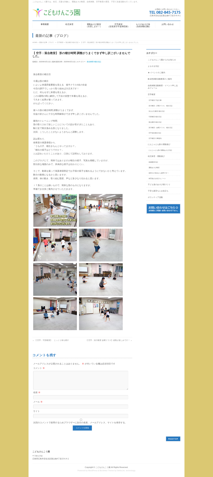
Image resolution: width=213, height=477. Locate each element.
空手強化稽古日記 (155, 133)
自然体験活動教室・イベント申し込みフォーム (163, 86)
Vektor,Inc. (121, 471)
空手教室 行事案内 (155, 138)
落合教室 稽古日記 (94, 62)
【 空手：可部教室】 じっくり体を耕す (50, 340)
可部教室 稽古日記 (155, 117)
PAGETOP (173, 439)
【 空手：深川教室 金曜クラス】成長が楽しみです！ (109, 340)
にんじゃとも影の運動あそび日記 (160, 150)
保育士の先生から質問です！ (159, 173)
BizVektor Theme (107, 471)
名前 (36, 392)
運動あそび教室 (154, 167)
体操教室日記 (153, 162)
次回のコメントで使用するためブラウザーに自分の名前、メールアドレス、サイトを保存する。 (80, 422)
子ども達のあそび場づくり (159, 184)
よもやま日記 (153, 66)
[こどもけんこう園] (56, 14)
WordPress (92, 471)
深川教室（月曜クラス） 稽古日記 (160, 106)
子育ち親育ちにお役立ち (158, 191)
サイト (36, 411)
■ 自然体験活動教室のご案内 (160, 79)
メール (38, 402)
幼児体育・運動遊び (156, 156)
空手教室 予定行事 (155, 100)
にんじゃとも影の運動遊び (159, 144)
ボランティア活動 (155, 197)
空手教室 (151, 94)
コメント (39, 368)
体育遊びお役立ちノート (157, 178)
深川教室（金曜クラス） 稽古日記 (160, 127)
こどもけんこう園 (102, 467)
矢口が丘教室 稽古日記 (157, 111)
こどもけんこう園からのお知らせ (162, 60)
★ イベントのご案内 (156, 72)
